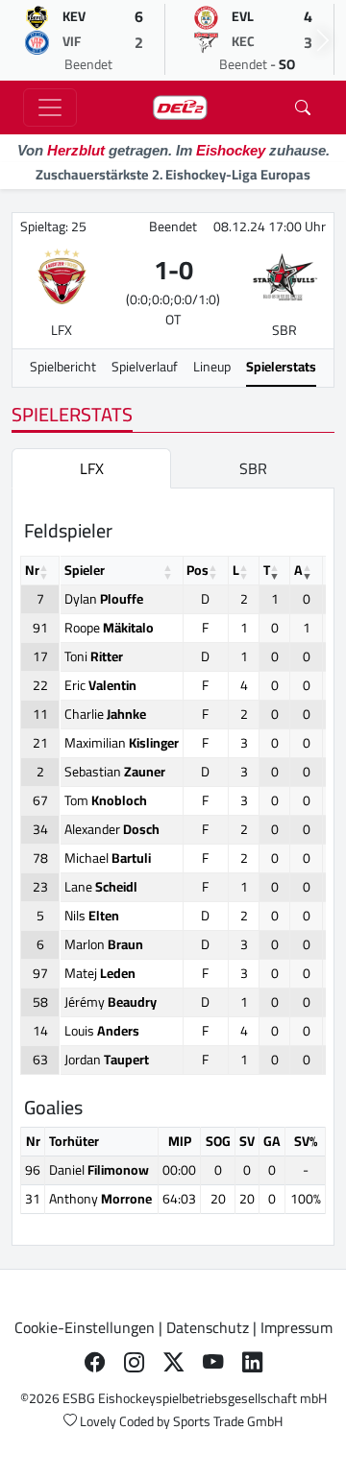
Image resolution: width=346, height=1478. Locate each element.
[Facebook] (94, 1362)
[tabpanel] (173, 867)
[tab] (91, 468)
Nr (32, 570)
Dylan (103, 598)
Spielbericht (63, 366)
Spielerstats (281, 366)
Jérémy (110, 1001)
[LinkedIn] (252, 1362)
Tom (105, 800)
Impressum (296, 1327)
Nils (91, 915)
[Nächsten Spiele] (323, 40)
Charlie (105, 714)
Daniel (99, 1169)
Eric (100, 685)
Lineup (212, 366)
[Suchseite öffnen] (303, 107)
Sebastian (114, 771)
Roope (109, 627)
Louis (101, 1030)
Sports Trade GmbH (228, 1421)
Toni (93, 656)
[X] (173, 1362)
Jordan (106, 1059)
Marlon (103, 944)
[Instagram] (134, 1362)
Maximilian (121, 742)
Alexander (112, 829)
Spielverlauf (144, 366)
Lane (100, 886)
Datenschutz (207, 1327)
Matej (100, 973)
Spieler (84, 570)
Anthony (100, 1198)
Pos (197, 570)
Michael (107, 858)
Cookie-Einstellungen (84, 1327)
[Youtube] (213, 1362)
